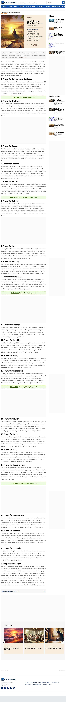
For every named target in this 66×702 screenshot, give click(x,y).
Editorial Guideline (55, 682)
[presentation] (3, 642)
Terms (39, 682)
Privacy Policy (34, 682)
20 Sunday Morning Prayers (26, 197)
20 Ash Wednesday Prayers (26, 483)
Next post (61, 670)
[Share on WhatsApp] (38, 45)
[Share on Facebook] (31, 45)
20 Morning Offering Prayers (26, 387)
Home (2, 12)
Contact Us (44, 684)
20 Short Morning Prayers (26, 293)
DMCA (49, 684)
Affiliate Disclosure (36, 684)
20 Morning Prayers (26, 97)
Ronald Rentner (35, 29)
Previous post (5, 670)
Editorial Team (45, 682)
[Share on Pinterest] (36, 45)
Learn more (23, 57)
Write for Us (28, 684)
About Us (27, 682)
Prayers (5, 12)
